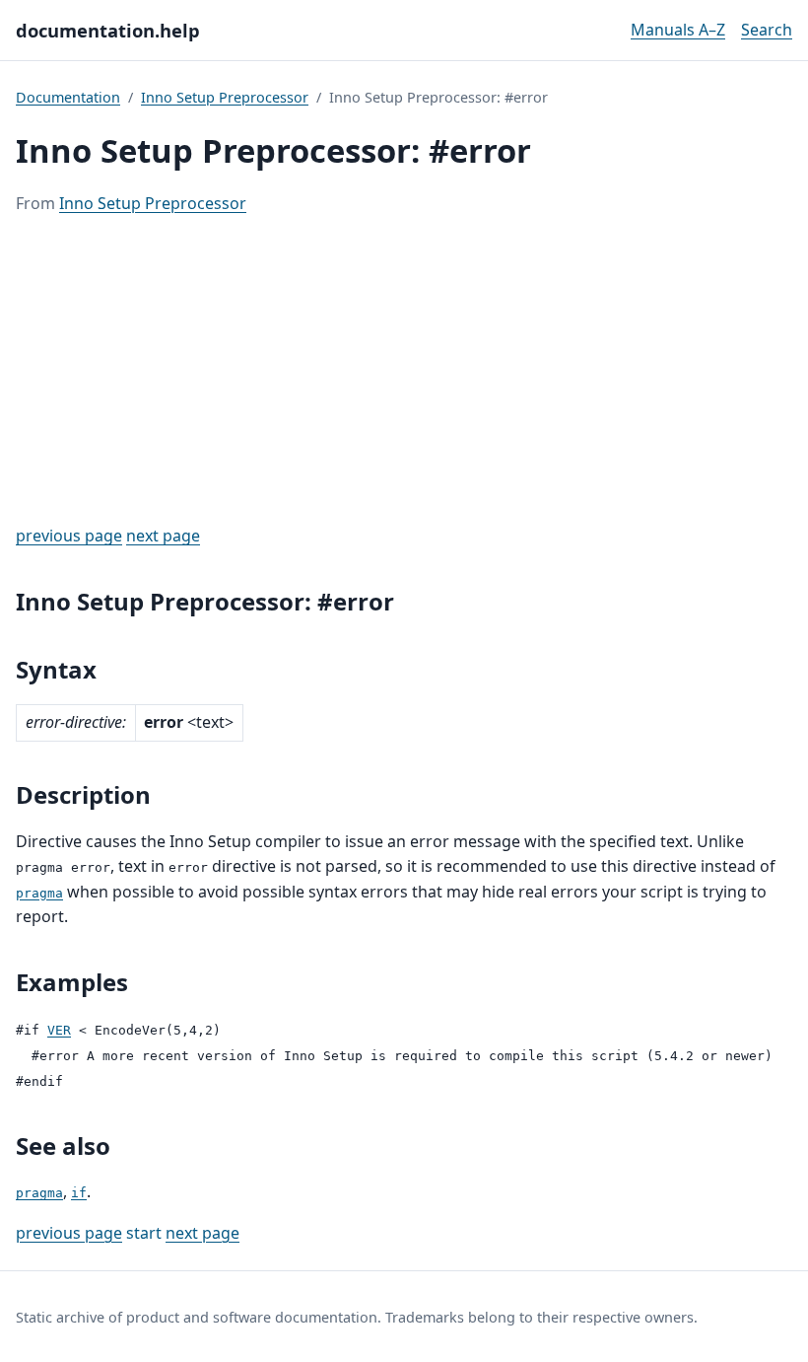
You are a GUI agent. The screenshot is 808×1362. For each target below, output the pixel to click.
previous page (69, 535)
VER (59, 1030)
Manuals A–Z (678, 29)
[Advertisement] (404, 370)
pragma (39, 893)
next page (163, 535)
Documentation (68, 97)
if (79, 1192)
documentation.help (108, 30)
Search (766, 29)
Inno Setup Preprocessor (224, 97)
